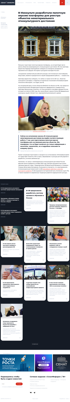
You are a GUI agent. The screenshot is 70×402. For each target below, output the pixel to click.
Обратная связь (33, 383)
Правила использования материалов (38, 388)
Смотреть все (35, 344)
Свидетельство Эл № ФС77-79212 (37, 379)
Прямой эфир (41, 2)
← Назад (3, 12)
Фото (35, 2)
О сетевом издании (34, 381)
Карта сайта (35, 398)
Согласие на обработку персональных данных (12, 386)
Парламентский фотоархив (39, 131)
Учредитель (53, 381)
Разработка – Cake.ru (64, 398)
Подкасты (48, 2)
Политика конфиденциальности (37, 385)
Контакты (54, 2)
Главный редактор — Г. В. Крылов (58, 379)
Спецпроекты (28, 2)
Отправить (19, 383)
